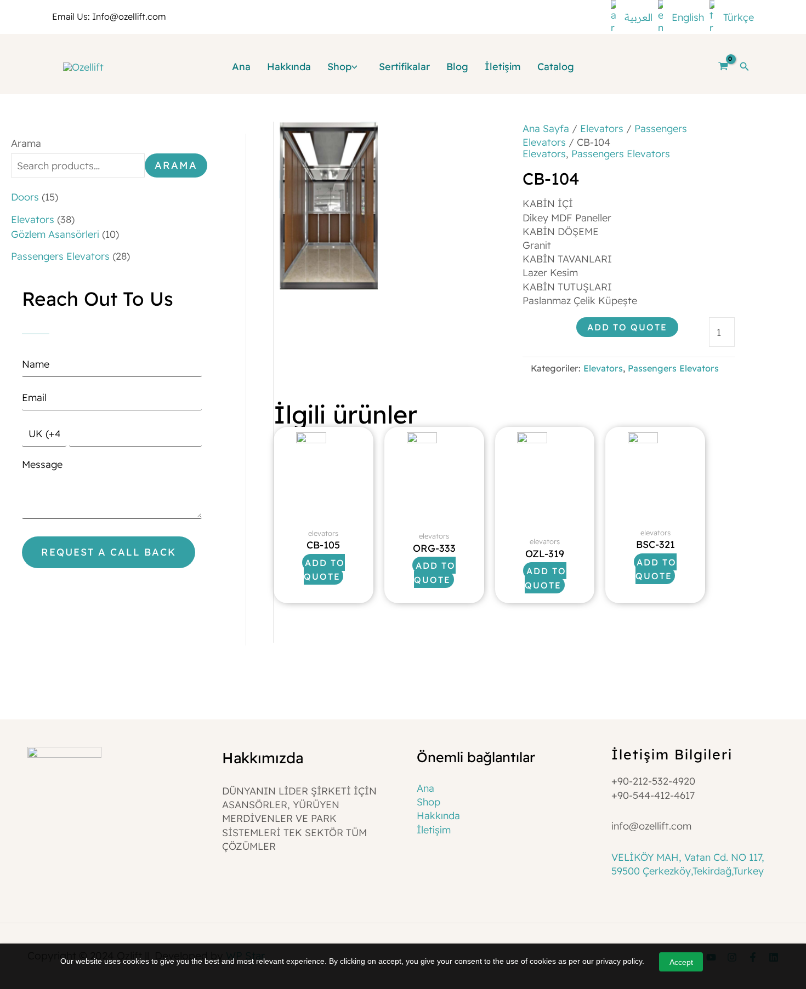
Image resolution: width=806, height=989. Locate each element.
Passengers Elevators (620, 153)
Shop (428, 802)
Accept (681, 962)
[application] (357, 66)
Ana (425, 788)
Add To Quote (627, 327)
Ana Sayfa (546, 128)
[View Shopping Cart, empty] (723, 66)
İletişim (434, 830)
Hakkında (438, 815)
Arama (26, 143)
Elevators (601, 128)
